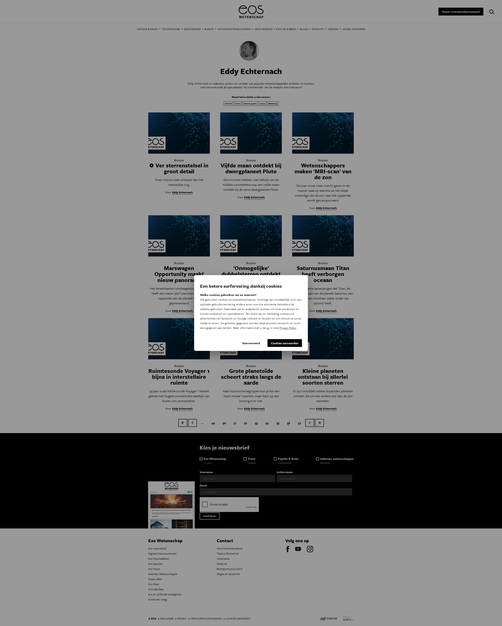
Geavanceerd (251, 343)
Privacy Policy (287, 328)
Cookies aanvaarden (284, 343)
